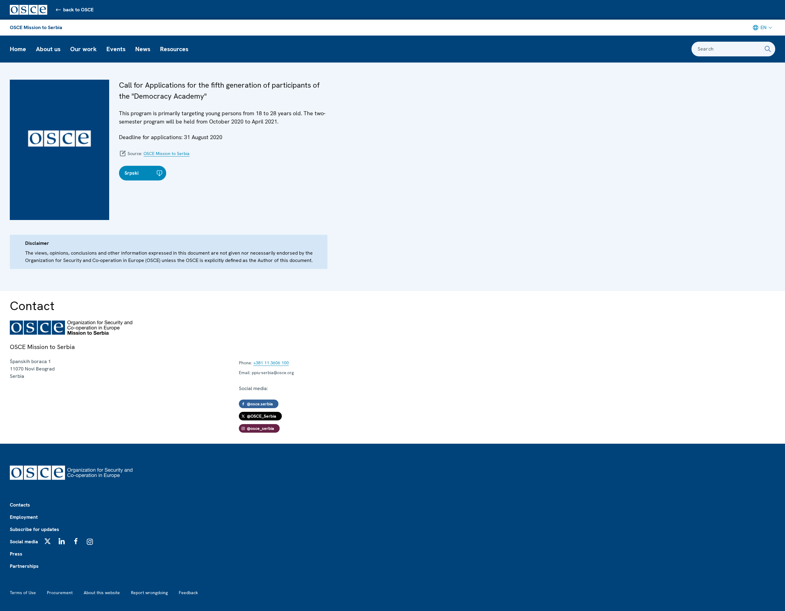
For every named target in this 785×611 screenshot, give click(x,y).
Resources (174, 49)
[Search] (767, 49)
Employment (24, 517)
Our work (83, 49)
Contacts (20, 505)
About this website (102, 592)
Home (18, 49)
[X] (47, 541)
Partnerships (24, 566)
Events (115, 49)
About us (48, 49)
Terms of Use (23, 592)
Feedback (188, 592)
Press (16, 554)
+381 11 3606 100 (271, 363)
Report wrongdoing (149, 592)
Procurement (60, 592)
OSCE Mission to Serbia (36, 27)
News (142, 49)
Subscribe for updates (34, 529)
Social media (24, 541)
